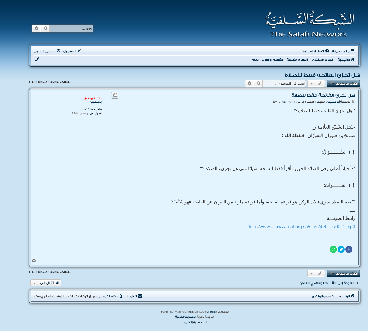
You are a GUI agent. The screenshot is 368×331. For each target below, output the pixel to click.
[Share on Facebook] (348, 249)
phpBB (211, 311)
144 (86, 108)
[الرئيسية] (308, 23)
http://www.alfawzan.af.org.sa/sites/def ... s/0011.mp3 (302, 226)
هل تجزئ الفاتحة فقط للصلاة (322, 75)
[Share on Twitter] (341, 249)
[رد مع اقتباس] (114, 95)
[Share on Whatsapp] (333, 249)
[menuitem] (316, 51)
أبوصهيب (96, 101)
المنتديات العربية (185, 316)
